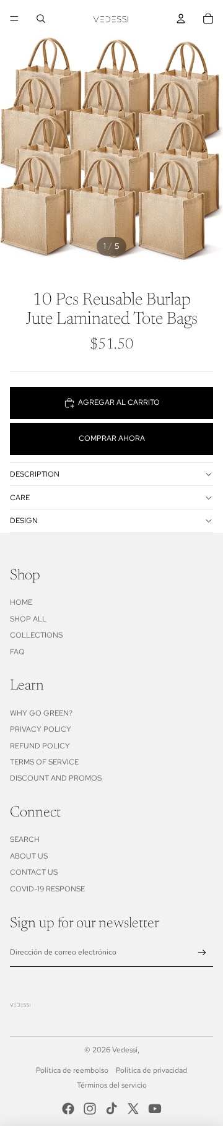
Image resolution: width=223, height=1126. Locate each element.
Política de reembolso (72, 1070)
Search (25, 839)
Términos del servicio (112, 1085)
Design (24, 521)
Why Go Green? (41, 713)
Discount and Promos (56, 778)
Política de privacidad (151, 1070)
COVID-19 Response (47, 889)
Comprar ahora (112, 438)
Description (34, 474)
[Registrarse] (202, 953)
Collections (36, 635)
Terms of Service (44, 762)
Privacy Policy (40, 729)
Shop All (28, 619)
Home (21, 602)
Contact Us (34, 872)
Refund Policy (40, 746)
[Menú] (14, 18)
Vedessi (125, 1050)
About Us (29, 856)
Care (20, 498)
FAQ (17, 652)
